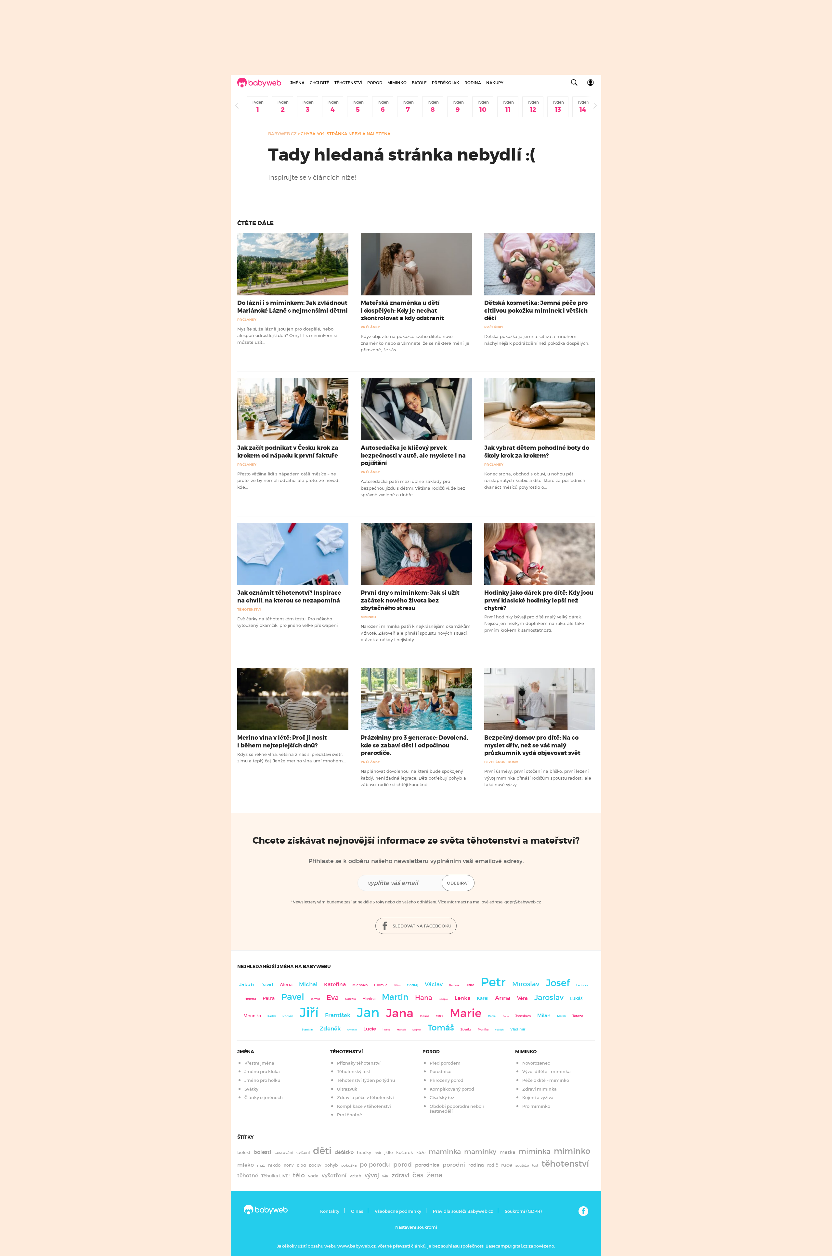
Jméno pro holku (262, 1080)
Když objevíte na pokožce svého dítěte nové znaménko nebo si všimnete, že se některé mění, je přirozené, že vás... (415, 343)
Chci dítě (319, 82)
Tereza (577, 1016)
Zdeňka (466, 1029)
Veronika (252, 1015)
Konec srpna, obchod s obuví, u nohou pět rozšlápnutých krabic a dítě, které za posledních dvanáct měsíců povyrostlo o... (534, 480)
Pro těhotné (349, 1115)
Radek (271, 1016)
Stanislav (307, 1029)
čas (417, 1175)
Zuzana (424, 1016)
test (535, 1165)
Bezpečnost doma (501, 762)
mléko (245, 1165)
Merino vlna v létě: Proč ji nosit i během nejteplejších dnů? (282, 741)
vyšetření (334, 1175)
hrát (377, 1152)
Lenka (462, 998)
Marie (466, 1013)
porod (402, 1164)
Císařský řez (442, 1097)
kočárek (404, 1152)
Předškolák (445, 82)
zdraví (400, 1175)
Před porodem (445, 1063)
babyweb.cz (282, 133)
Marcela (401, 1029)
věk (385, 1176)
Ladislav (582, 985)
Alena (286, 985)
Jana (399, 1013)
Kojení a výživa (537, 1097)
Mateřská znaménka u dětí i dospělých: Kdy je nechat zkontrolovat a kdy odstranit (402, 310)
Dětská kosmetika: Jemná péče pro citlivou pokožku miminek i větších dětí (536, 310)
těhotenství (565, 1164)
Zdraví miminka (539, 1089)
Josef (558, 983)
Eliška (439, 1016)
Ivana (386, 1029)
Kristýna (443, 999)
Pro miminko (536, 1106)
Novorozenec (536, 1063)
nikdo (274, 1165)
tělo (299, 1175)
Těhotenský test (353, 1071)
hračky (364, 1152)
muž (261, 1165)
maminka (445, 1151)
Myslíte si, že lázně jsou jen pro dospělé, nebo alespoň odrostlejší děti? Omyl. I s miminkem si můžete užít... (287, 335)
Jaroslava (523, 1016)
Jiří (309, 1012)
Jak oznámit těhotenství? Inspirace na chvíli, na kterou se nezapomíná (289, 596)
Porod (374, 82)
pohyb (331, 1165)
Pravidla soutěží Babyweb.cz (463, 1211)
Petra (269, 998)
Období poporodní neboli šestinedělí (457, 1109)
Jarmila (315, 999)
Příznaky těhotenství (359, 1063)
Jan (368, 1013)
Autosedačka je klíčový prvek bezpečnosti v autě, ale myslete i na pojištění (413, 455)
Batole (419, 82)
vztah (355, 1176)
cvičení (303, 1152)
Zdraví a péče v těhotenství (365, 1097)
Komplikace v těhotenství (364, 1106)
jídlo (388, 1152)
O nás (357, 1211)
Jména (297, 82)
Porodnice (440, 1071)
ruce (506, 1165)
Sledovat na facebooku (421, 926)
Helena (250, 999)
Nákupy (494, 82)
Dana (506, 1016)
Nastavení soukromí (416, 1227)
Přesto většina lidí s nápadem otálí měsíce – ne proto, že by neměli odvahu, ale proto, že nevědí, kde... (288, 480)
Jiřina (397, 985)
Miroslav (526, 984)
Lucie (369, 1029)
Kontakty (329, 1211)
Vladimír (517, 1029)
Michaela (360, 985)
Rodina (472, 82)
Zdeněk (330, 1028)
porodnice (427, 1165)
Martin (395, 997)
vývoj (372, 1175)
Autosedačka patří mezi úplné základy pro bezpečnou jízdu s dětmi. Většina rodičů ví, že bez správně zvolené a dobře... (413, 488)
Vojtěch (499, 1029)
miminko (572, 1151)
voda (313, 1175)
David (266, 985)
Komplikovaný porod (452, 1089)
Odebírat (458, 883)
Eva (333, 997)
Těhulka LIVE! (275, 1175)
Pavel (292, 996)
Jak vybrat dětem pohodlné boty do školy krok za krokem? (536, 451)
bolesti (262, 1152)
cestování (284, 1152)
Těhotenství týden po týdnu (366, 1080)
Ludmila (380, 985)
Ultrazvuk (347, 1089)
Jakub (246, 985)
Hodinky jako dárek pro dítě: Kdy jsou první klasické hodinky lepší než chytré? (538, 600)
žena (435, 1175)
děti (322, 1151)
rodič (492, 1165)
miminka (535, 1151)
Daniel (492, 1016)
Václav (434, 984)
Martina (368, 998)
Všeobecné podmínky (398, 1211)
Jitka (470, 985)
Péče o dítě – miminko (545, 1080)
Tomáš (441, 1028)
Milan (544, 1015)
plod (301, 1165)
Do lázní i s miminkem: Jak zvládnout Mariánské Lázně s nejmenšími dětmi (292, 306)
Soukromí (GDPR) (523, 1211)
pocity (315, 1165)
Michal (308, 984)
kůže (420, 1152)
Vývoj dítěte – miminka (546, 1071)
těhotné (247, 1175)
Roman (287, 1016)
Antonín (352, 1029)
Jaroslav (549, 997)
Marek (561, 1016)
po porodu (375, 1164)
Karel (482, 998)
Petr (493, 982)
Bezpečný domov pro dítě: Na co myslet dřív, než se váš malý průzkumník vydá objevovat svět (532, 745)
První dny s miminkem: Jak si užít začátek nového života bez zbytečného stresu (410, 600)
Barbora (454, 985)
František (337, 1015)
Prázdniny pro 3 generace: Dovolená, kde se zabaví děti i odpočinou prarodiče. (414, 745)
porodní (454, 1164)
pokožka (349, 1165)
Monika (483, 1029)
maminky (480, 1151)
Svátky (251, 1089)
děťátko (344, 1152)
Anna (503, 998)
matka (507, 1152)
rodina (476, 1165)
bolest (243, 1152)
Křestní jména (259, 1063)
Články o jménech (263, 1097)
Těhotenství (348, 82)
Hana (423, 998)
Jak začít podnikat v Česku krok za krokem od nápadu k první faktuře (287, 451)
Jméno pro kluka (262, 1071)
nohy (288, 1165)
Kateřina (335, 984)
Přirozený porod (446, 1080)
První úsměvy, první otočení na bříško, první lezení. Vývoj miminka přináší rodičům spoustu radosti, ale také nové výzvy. (537, 778)
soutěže (522, 1165)
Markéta (350, 999)
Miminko (397, 82)
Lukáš (576, 998)
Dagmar (416, 1029)
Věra (522, 998)
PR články (246, 319)
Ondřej (412, 985)
